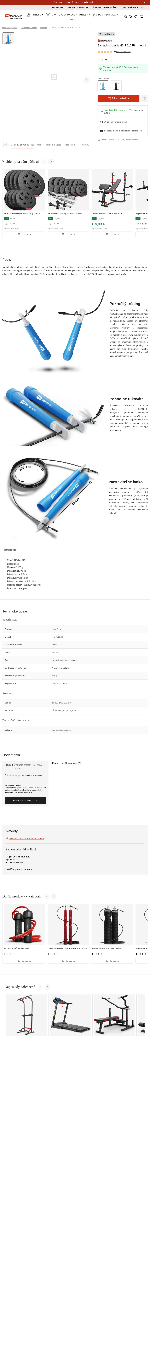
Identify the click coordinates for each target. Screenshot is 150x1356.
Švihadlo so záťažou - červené (16, 948)
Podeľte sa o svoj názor (25, 800)
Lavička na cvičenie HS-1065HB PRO (107, 214)
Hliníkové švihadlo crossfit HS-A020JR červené (67, 948)
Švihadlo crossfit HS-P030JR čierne (106, 948)
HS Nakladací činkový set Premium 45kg (65, 214)
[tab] (22, 145)
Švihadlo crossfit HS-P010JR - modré (26, 838)
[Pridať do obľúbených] (144, 98)
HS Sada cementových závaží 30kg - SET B (22, 214)
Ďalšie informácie (25, 792)
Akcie (73, 19)
